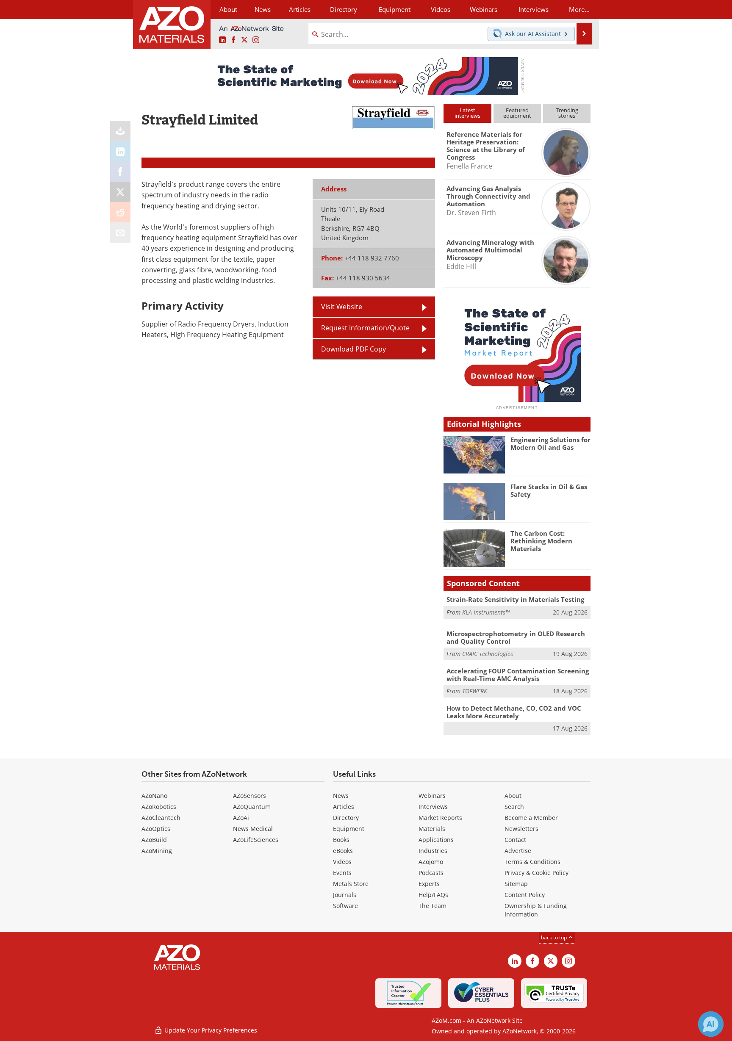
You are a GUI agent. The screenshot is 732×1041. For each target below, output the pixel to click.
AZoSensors (249, 796)
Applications (436, 840)
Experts (429, 884)
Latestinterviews (467, 112)
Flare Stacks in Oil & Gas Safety (548, 490)
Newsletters (521, 829)
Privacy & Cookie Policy (536, 873)
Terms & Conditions (532, 862)
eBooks (343, 851)
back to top (554, 937)
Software (345, 906)
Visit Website (341, 306)
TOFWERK (474, 691)
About (513, 796)
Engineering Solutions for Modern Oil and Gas (550, 443)
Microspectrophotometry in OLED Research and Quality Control (515, 637)
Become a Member (531, 818)
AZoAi (241, 818)
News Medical (253, 829)
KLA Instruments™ (486, 612)
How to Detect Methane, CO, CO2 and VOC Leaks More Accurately (513, 712)
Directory (343, 9)
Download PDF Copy (353, 349)
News (341, 796)
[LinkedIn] (120, 151)
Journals (344, 895)
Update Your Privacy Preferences (210, 1030)
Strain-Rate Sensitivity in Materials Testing (515, 599)
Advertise (518, 851)
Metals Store (351, 884)
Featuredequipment (517, 112)
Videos (342, 862)
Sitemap (516, 884)
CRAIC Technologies (487, 654)
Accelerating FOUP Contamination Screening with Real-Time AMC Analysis (517, 675)
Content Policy (525, 895)
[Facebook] (120, 171)
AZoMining (156, 851)
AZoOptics (155, 829)
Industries (433, 851)
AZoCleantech (160, 818)
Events (342, 873)
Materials (432, 829)
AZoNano (154, 796)
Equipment (348, 829)
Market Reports (440, 818)
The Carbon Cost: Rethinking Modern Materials (541, 541)
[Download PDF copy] (120, 131)
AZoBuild (154, 840)
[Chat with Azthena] (711, 1024)
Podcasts (431, 873)
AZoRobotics (158, 807)
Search (514, 807)
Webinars (432, 796)
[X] (120, 192)
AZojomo (431, 862)
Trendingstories (567, 112)
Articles (343, 807)
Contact (515, 840)
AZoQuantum (252, 807)
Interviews (433, 807)
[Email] (120, 232)
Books (341, 840)
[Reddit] (120, 212)
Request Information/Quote (365, 327)
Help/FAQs (433, 895)
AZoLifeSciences (255, 840)
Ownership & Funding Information (536, 910)
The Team (432, 906)
